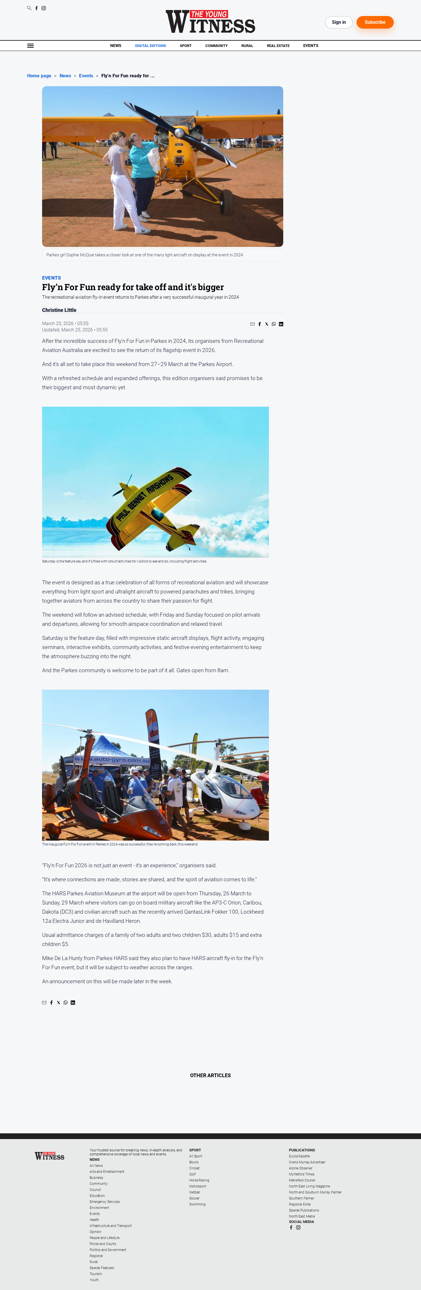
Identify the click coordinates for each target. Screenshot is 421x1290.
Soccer (194, 1198)
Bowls (193, 1162)
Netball (194, 1192)
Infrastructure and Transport (111, 1226)
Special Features (102, 1268)
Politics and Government (108, 1250)
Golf (192, 1174)
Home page (39, 76)
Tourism (96, 1274)
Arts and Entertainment (107, 1172)
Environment (99, 1208)
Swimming (197, 1204)
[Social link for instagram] (44, 8)
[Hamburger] (30, 45)
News (115, 45)
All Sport (195, 1156)
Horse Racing (199, 1180)
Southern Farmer (301, 1198)
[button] (252, 324)
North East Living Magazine (309, 1186)
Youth (94, 1280)
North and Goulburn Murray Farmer (315, 1192)
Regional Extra (299, 1204)
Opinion (95, 1232)
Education (97, 1196)
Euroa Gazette (299, 1156)
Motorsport (197, 1186)
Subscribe (375, 22)
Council (95, 1190)
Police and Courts (103, 1244)
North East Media (302, 1216)
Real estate (278, 46)
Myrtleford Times (301, 1174)
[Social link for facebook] (36, 8)
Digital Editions (150, 46)
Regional (96, 1256)
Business (96, 1178)
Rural (247, 46)
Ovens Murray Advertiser (307, 1162)
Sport (186, 46)
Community (216, 46)
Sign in (339, 22)
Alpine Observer (300, 1168)
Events (310, 45)
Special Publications (304, 1210)
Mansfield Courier (302, 1180)
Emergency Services (105, 1202)
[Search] (29, 8)
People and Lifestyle (104, 1238)
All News (96, 1166)
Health (94, 1220)
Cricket (194, 1168)
